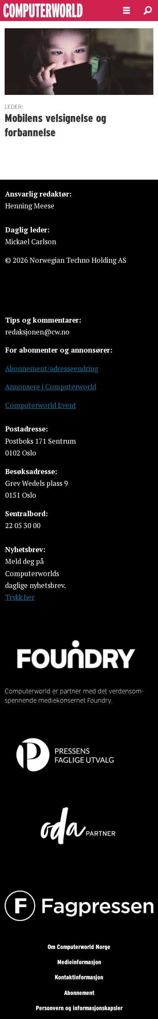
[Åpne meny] (126, 10)
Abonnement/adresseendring (51, 368)
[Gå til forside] (54, 10)
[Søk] (147, 10)
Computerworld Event (40, 405)
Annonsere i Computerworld (50, 386)
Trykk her (20, 597)
